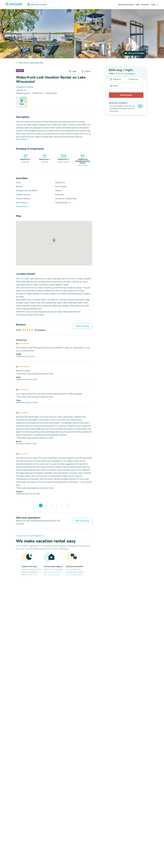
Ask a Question (82, 521)
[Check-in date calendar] (111, 79)
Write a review (82, 326)
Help (137, 5)
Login (153, 5)
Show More (21, 139)
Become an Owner (126, 5)
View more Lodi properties (30, 63)
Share (87, 71)
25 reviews (130, 74)
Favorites (145, 5)
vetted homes (31, 575)
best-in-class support (74, 575)
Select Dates (126, 95)
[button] (126, 85)
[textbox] (42, 4)
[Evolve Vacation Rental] (13, 5)
